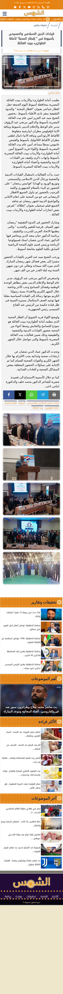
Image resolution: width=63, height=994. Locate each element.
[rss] (38, 7)
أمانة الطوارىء (52, 408)
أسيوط (22, 403)
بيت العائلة (37, 408)
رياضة (8, 896)
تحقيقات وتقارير (40, 25)
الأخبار (55, 896)
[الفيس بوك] (19, 7)
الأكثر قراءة (47, 721)
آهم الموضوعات (43, 678)
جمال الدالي (54, 93)
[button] (6, 701)
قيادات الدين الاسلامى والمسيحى (43, 403)
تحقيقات (31, 896)
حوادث (18, 896)
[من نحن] (43, 7)
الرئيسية (54, 25)
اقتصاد (44, 896)
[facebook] (9, 394)
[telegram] (43, 394)
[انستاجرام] (34, 7)
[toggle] (4, 13)
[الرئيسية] (15, 7)
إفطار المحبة (10, 403)
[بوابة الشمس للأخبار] (34, 13)
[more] (48, 7)
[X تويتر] (24, 7)
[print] (54, 394)
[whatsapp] (31, 394)
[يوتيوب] (29, 7)
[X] (20, 394)
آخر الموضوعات (44, 798)
